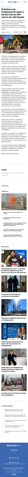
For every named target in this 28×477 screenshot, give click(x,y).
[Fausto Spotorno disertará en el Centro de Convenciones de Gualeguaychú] (14, 331)
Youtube (18, 458)
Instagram (13, 458)
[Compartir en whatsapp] (16, 32)
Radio (25, 2)
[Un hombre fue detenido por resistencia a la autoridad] (14, 283)
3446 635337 (22, 463)
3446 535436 (10, 463)
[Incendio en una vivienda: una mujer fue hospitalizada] (14, 382)
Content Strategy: (13, 474)
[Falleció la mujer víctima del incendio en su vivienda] (14, 201)
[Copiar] (14, 32)
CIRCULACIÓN (5, 175)
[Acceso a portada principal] (14, 2)
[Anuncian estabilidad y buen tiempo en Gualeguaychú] (14, 307)
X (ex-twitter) (15, 458)
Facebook (10, 458)
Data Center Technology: (15, 474)
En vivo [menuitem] (14, 452)
